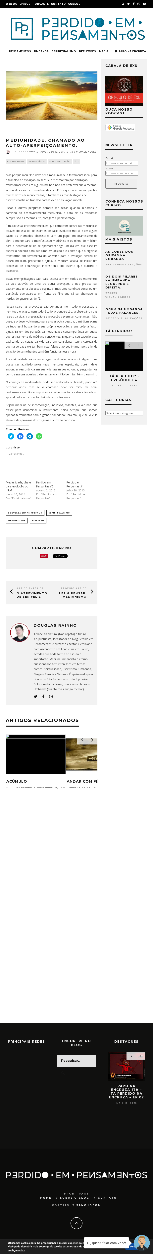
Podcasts (41, 3)
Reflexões (87, 51)
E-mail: (109, 158)
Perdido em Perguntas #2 (44, 484)
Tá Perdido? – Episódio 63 (124, 378)
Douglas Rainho (23, 151)
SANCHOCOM (88, 1205)
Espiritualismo (64, 51)
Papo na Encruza (132, 51)
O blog (11, 3)
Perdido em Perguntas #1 (75, 484)
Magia (103, 51)
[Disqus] (51, 869)
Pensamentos (20, 51)
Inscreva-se (121, 183)
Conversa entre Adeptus (25, 513)
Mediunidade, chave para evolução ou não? (18, 486)
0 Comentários (36, 161)
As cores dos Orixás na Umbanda (119, 255)
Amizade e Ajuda (86, 781)
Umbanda (41, 51)
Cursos (74, 3)
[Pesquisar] (123, 4)
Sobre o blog (74, 1197)
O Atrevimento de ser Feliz (32, 594)
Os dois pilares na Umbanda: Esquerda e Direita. (121, 282)
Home (46, 1197)
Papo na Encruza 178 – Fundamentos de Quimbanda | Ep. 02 (126, 1093)
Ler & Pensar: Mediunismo (73, 594)
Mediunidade (17, 520)
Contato (58, 3)
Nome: (109, 168)
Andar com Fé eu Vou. (31, 781)
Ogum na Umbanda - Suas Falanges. (124, 311)
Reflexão (38, 520)
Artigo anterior (30, 588)
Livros (25, 3)
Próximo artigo (74, 588)
